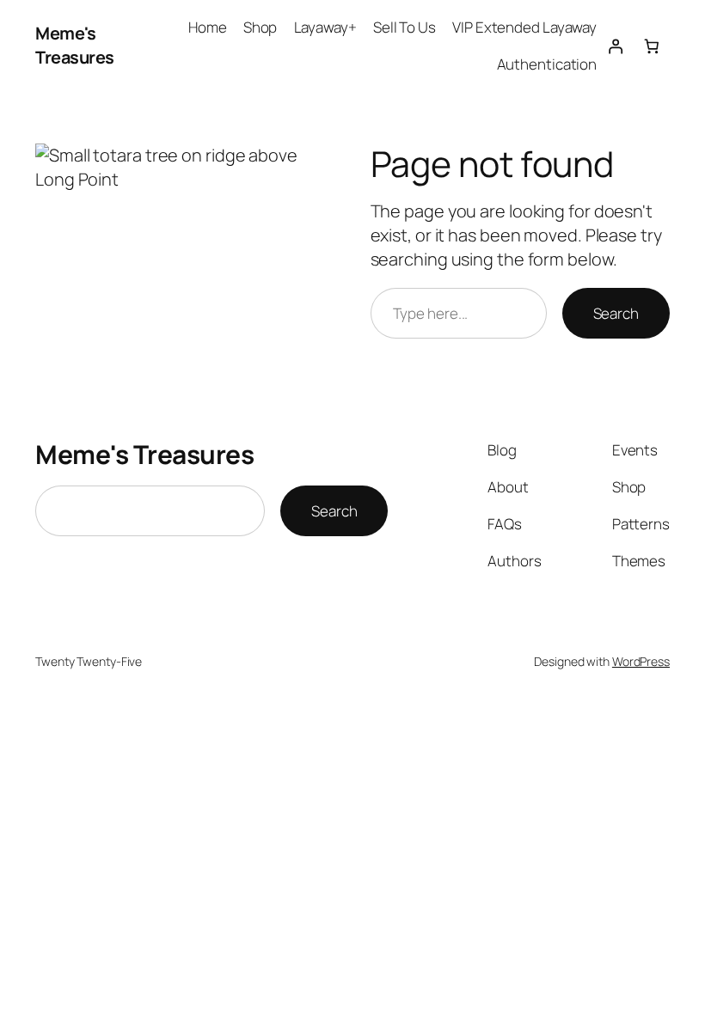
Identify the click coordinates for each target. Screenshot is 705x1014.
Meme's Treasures (74, 45)
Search (616, 313)
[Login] (615, 45)
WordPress (641, 661)
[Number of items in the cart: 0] (652, 45)
